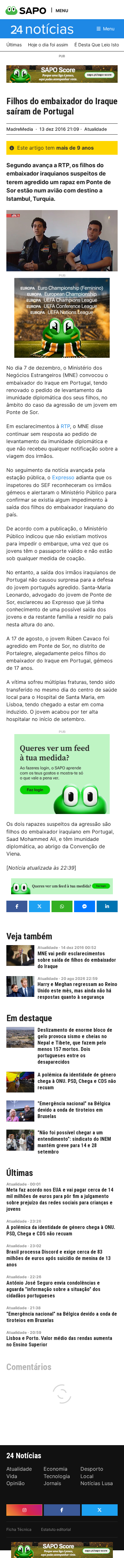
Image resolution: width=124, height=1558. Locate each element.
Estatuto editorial (56, 1529)
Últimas (19, 1173)
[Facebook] (62, 1510)
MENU (62, 10)
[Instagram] (24, 1510)
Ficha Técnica (18, 1529)
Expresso (63, 477)
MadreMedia (19, 129)
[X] (100, 1510)
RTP (65, 426)
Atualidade (95, 129)
